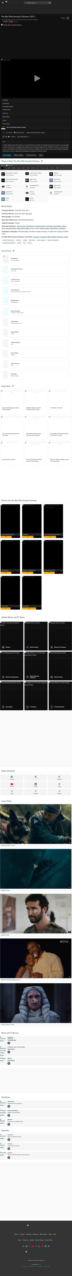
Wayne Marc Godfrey (23, 228)
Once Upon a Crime (50, 570)
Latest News (6, 386)
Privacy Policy (49, 1240)
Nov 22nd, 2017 (20, 132)
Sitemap (32, 1240)
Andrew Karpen (45, 228)
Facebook (3, 137)
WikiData (60, 237)
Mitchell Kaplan (11, 228)
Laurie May (49, 226)
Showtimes (35, 1234)
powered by (3, 165)
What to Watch (43, 1234)
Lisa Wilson (61, 228)
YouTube (12, 786)
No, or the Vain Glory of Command (53, 534)
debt (24, 243)
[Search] (49, 3)
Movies (16, 1234)
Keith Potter (53, 228)
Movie (15, 21)
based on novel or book (8, 240)
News (54, 1234)
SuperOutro (26, 606)
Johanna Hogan (40, 226)
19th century (32, 240)
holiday (25, 240)
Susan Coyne (21, 226)
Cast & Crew (6, 250)
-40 (11, 21)
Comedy (33, 132)
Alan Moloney (30, 226)
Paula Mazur (57, 226)
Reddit (8, 137)
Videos (50, 1234)
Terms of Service (39, 1240)
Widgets (59, 793)
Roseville (25, 534)
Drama (28, 132)
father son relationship (53, 240)
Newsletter (35, 793)
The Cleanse (5, 606)
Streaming (28, 1234)
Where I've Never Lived (29, 570)
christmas (18, 240)
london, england (41, 240)
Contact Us (25, 1240)
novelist (29, 243)
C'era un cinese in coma (8, 534)
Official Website (52, 237)
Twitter (66, 237)
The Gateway (5, 570)
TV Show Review (12, 1040)
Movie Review (11, 1049)
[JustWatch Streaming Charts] (2, 22)
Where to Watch (20, 161)
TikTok (11, 793)
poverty (19, 243)
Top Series (5, 1130)
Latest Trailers (6, 801)
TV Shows (22, 1234)
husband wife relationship (9, 243)
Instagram (36, 237)
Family (43, 132)
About (19, 1240)
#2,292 (5, 21)
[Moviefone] (12, 2)
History (38, 132)
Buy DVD (29, 213)
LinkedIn (35, 786)
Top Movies (5, 1097)
